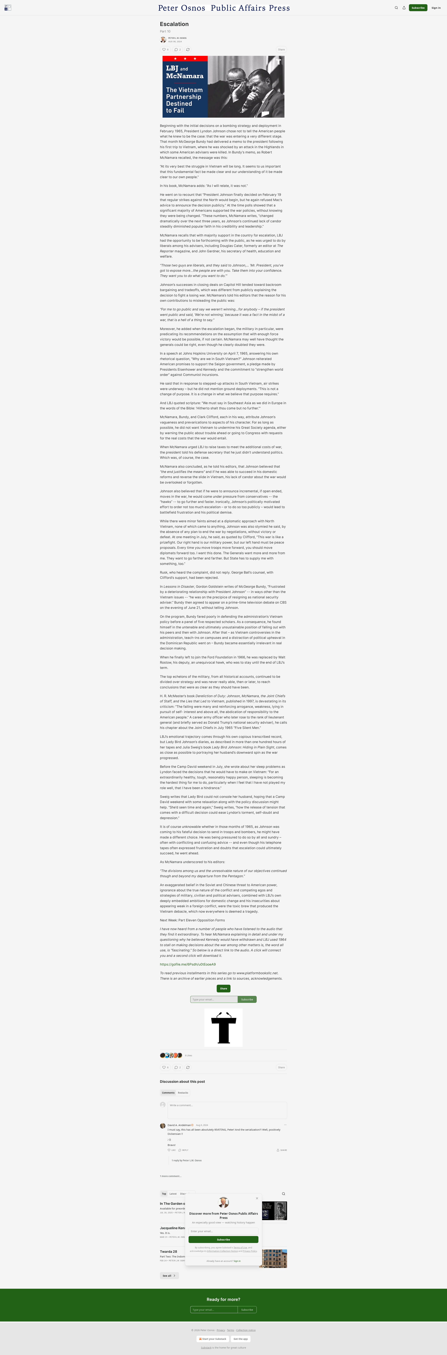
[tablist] (175, 1092)
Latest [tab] (173, 1193)
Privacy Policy (250, 1251)
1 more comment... (171, 1176)
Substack (206, 1347)
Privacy (221, 1330)
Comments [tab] (168, 1092)
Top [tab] (164, 1193)
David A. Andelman (179, 1125)
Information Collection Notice (222, 1251)
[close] (257, 1198)
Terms (230, 1330)
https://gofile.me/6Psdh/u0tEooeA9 (188, 964)
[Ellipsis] (285, 1125)
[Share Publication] (404, 7)
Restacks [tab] (183, 1092)
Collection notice (246, 1330)
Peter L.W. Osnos (177, 38)
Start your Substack (214, 1339)
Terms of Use (240, 1247)
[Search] (396, 7)
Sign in (436, 7)
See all (167, 1275)
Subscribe (418, 7)
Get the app (241, 1339)
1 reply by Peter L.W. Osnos (186, 1160)
